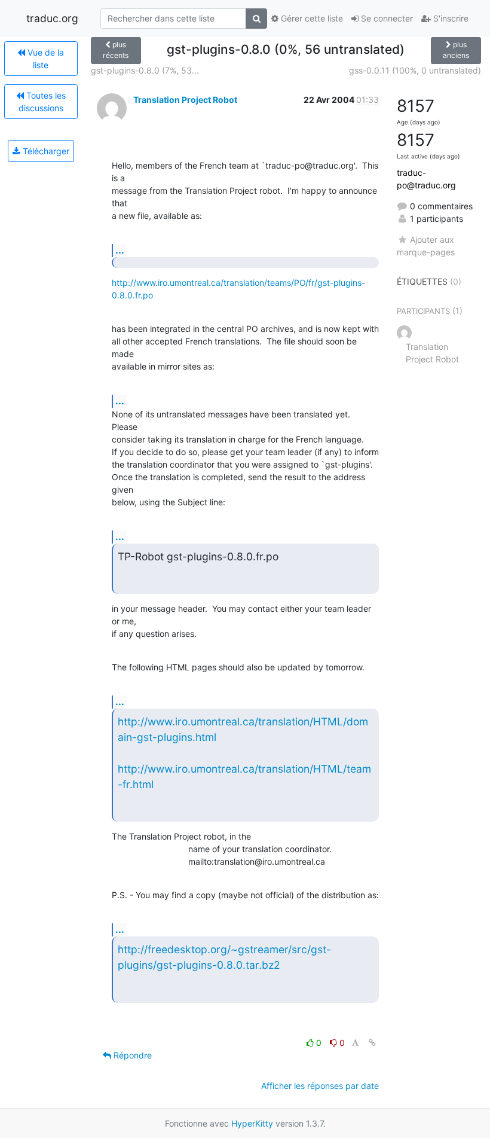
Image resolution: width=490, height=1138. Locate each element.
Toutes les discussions (42, 101)
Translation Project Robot (185, 99)
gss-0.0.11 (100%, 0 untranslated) (415, 70)
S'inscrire (449, 18)
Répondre (131, 1055)
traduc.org (52, 18)
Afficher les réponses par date (320, 1086)
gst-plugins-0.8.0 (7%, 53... (145, 70)
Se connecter (386, 18)
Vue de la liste (44, 58)
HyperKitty (252, 1123)
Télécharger (44, 151)
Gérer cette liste (310, 18)
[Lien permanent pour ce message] (372, 1042)
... (119, 250)
